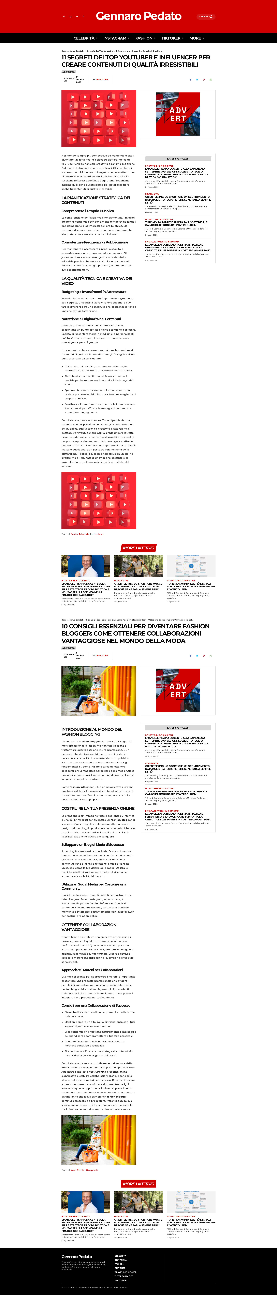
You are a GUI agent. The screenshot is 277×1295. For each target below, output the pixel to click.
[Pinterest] (83, 16)
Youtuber (121, 1280)
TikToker (120, 1268)
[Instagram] (70, 16)
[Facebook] (64, 16)
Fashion (119, 1264)
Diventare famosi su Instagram (162, 242)
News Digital (76, 51)
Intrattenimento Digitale (159, 166)
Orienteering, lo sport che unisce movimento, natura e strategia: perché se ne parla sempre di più (178, 199)
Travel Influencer (125, 1272)
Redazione (102, 79)
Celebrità (120, 1256)
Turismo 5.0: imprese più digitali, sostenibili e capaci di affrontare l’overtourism (176, 224)
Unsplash (97, 534)
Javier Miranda (80, 534)
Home (64, 51)
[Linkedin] (76, 16)
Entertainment (124, 1276)
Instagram (121, 1260)
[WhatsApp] (210, 80)
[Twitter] (197, 80)
